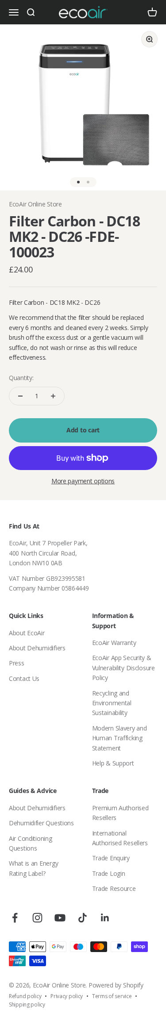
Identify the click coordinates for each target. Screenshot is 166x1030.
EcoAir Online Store (35, 204)
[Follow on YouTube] (60, 918)
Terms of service (112, 996)
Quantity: (21, 377)
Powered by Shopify (116, 985)
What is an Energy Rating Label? (33, 868)
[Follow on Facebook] (15, 918)
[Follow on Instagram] (37, 918)
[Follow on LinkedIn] (105, 918)
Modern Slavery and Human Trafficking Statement (119, 738)
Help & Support (113, 763)
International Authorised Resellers (120, 838)
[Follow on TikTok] (83, 918)
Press (16, 663)
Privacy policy (66, 996)
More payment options (83, 481)
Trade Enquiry (111, 858)
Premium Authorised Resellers (120, 813)
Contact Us (24, 678)
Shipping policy (27, 1004)
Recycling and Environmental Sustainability (111, 703)
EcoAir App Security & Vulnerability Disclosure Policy (123, 667)
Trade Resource (114, 888)
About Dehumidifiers (37, 648)
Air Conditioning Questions (30, 843)
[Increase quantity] (53, 396)
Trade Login (108, 873)
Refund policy (25, 996)
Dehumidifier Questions (41, 823)
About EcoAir (27, 633)
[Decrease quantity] (20, 396)
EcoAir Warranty (114, 642)
